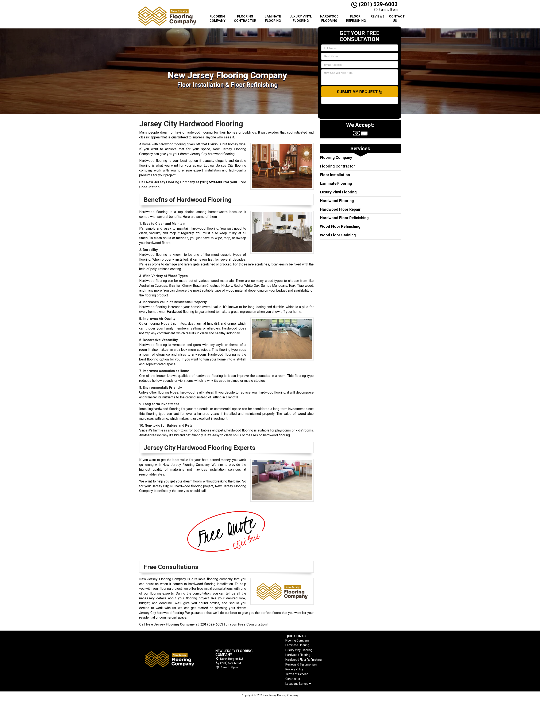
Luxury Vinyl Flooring (300, 19)
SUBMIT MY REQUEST (358, 92)
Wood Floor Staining (338, 235)
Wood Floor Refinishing (340, 226)
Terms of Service (296, 674)
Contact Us (396, 19)
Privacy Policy (294, 669)
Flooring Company (217, 19)
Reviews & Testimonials (301, 664)
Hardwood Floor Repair (340, 209)
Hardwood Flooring (329, 19)
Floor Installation (335, 175)
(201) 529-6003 (377, 4)
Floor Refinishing (356, 19)
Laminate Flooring (273, 19)
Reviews (378, 16)
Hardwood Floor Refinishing (344, 218)
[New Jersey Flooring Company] (169, 659)
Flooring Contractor (245, 19)
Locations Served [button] (297, 683)
